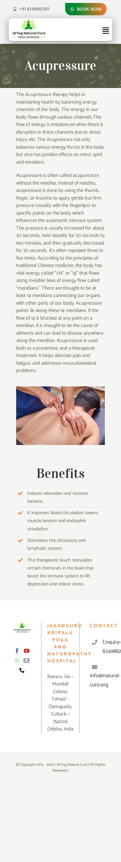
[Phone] (22, 670)
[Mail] (26, 660)
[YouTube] (26, 650)
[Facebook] (17, 650)
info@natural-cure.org (105, 680)
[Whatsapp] (17, 660)
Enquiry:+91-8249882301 (104, 647)
